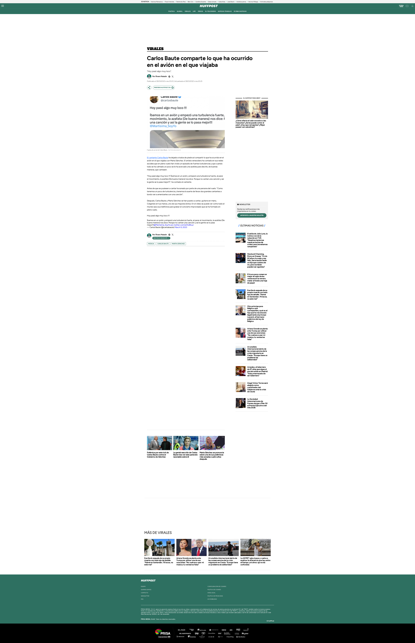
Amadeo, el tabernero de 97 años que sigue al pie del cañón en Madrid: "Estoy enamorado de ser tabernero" (257, 371)
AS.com (231, 630)
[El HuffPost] (209, 6)
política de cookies (214, 589)
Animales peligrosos (266, 1)
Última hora (401, 6)
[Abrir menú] (2, 6)
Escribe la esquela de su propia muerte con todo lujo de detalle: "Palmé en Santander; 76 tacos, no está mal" (257, 294)
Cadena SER (224, 630)
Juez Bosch (230, 1)
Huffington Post (185, 633)
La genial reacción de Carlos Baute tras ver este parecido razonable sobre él (185, 454)
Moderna (192, 636)
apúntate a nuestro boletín (251, 215)
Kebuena (244, 633)
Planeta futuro (236, 633)
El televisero (210, 11)
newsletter (145, 596)
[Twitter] (172, 76)
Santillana (203, 630)
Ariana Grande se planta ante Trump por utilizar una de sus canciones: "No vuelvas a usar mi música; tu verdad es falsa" (257, 334)
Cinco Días (212, 633)
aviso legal (211, 592)
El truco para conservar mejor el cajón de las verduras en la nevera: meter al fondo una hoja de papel (257, 278)
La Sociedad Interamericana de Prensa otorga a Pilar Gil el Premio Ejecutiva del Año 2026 (257, 403)
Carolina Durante (201, 1)
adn (238, 630)
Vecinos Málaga (253, 1)
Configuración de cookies (217, 586)
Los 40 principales (193, 630)
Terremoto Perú (181, 1)
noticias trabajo (225, 11)
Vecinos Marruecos (157, 1)
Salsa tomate (212, 1)
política (171, 11)
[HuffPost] (148, 580)
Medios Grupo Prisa (163, 637)
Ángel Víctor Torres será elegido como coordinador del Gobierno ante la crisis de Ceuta (257, 387)
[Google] (169, 76)
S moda (221, 636)
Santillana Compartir (214, 630)
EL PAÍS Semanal (228, 633)
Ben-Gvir (190, 1)
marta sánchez (178, 244)
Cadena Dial (220, 633)
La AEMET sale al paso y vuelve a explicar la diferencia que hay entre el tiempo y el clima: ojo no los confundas (255, 561)
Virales (155, 49)
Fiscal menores (169, 1)
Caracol (246, 630)
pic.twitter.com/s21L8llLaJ (182, 225)
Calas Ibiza (222, 1)
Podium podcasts (202, 636)
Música (151, 244)
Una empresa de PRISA (163, 632)
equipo (143, 586)
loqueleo (230, 636)
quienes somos (146, 589)
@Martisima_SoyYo (162, 225)
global (180, 11)
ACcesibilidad (212, 599)
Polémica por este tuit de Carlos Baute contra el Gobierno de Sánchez (158, 454)
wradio (204, 633)
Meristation (241, 636)
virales (188, 11)
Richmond (181, 636)
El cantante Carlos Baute (157, 157)
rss (142, 599)
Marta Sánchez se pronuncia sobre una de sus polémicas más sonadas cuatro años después (212, 455)
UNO (197, 633)
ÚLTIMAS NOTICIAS (240, 11)
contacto (144, 592)
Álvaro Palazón (161, 76)
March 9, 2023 (181, 227)
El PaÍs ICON (212, 636)
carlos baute (163, 244)
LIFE (194, 11)
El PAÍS (182, 630)
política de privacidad (215, 596)
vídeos (200, 11)
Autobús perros (241, 1)
